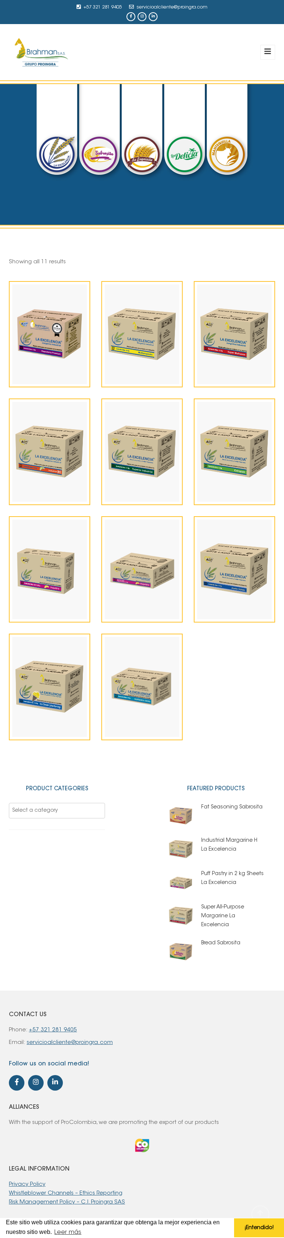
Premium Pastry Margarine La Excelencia (49, 366)
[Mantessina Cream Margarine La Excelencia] (129, 689)
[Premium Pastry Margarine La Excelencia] (37, 336)
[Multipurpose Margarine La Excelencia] (129, 336)
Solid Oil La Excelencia (234, 610)
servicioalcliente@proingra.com (172, 7)
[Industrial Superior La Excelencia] (129, 463)
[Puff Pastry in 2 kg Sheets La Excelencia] (129, 580)
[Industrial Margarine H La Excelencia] (37, 463)
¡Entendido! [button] (259, 1228)
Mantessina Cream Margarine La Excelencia (142, 719)
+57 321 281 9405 (103, 7)
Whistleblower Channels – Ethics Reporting (65, 1193)
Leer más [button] (67, 1232)
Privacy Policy (27, 1184)
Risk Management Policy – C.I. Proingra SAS (67, 1202)
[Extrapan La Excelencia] (222, 463)
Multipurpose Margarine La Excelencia (142, 366)
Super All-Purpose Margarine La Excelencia (235, 366)
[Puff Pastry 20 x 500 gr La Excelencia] (37, 580)
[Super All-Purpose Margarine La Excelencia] (222, 336)
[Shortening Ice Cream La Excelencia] (37, 698)
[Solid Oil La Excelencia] (222, 589)
